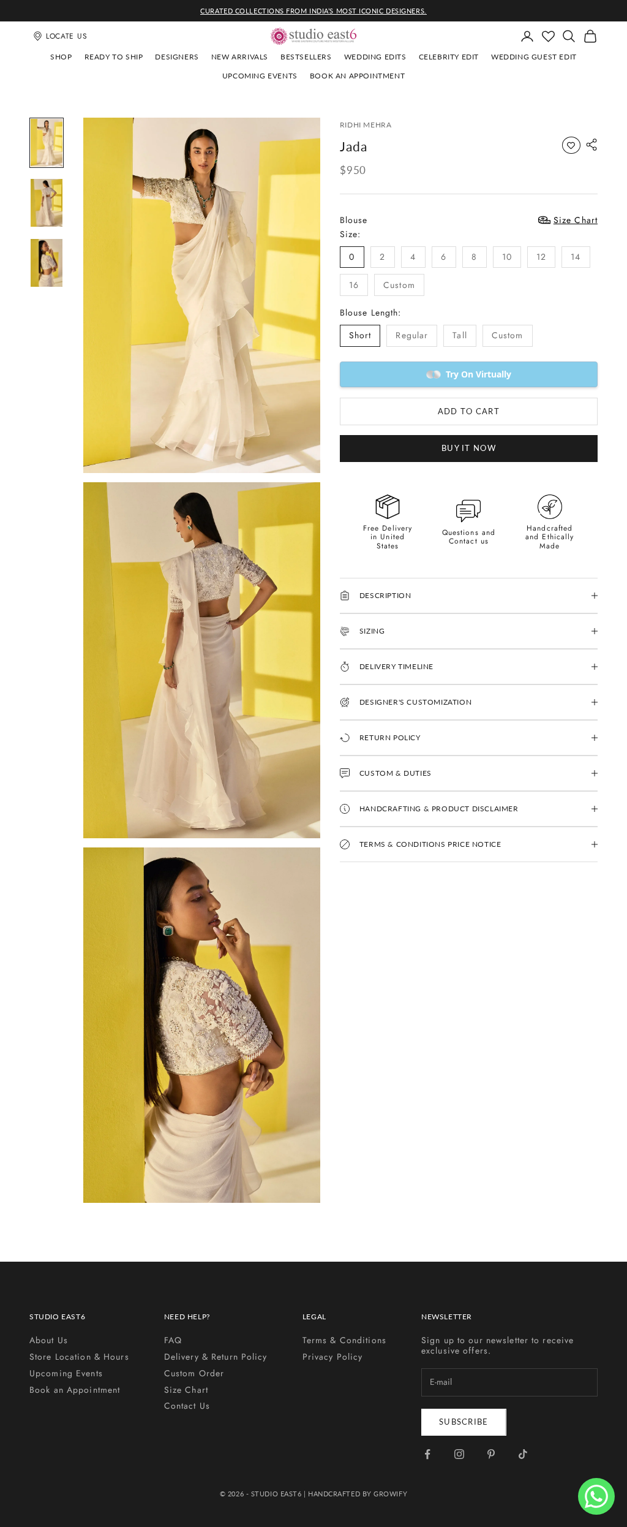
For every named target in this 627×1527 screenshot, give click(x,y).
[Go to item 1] (46, 143)
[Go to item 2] (46, 203)
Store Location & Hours (79, 1357)
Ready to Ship (113, 56)
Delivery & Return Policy (216, 1357)
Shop (61, 56)
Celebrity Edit (449, 56)
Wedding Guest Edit (534, 56)
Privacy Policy (332, 1357)
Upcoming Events (260, 75)
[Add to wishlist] (571, 145)
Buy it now (468, 448)
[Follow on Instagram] (459, 1454)
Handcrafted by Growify (357, 1494)
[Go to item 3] (46, 263)
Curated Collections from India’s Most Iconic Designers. (313, 11)
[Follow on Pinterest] (491, 1454)
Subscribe (464, 1422)
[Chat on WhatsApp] (596, 1496)
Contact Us (187, 1406)
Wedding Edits (375, 56)
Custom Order (194, 1373)
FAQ (173, 1340)
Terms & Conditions (344, 1340)
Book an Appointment (357, 75)
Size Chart (186, 1390)
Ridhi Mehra (366, 124)
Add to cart (469, 411)
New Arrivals (239, 56)
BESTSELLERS (306, 56)
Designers (176, 56)
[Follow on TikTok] (523, 1454)
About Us (48, 1340)
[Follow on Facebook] (427, 1454)
